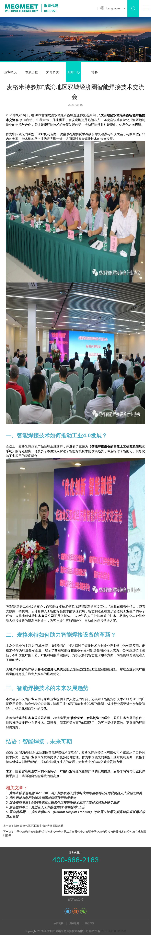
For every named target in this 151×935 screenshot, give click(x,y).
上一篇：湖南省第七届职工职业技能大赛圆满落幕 (33, 825)
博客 (94, 72)
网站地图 (74, 923)
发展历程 (31, 72)
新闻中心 (73, 72)
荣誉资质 (52, 72)
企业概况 (10, 72)
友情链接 (58, 923)
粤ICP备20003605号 (113, 931)
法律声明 (89, 923)
